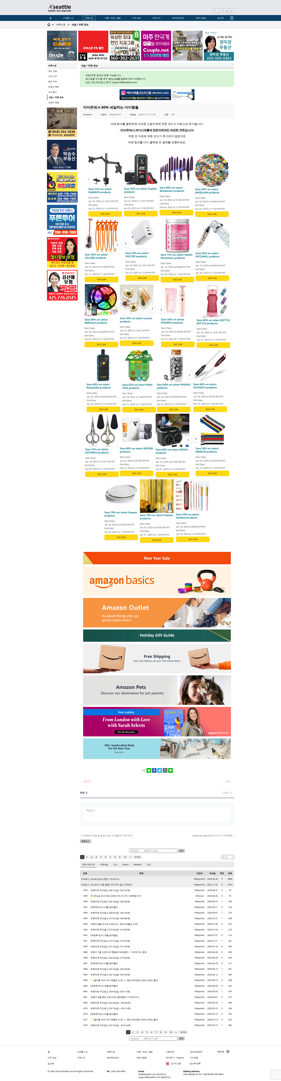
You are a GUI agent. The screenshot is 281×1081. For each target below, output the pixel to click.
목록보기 (85, 841)
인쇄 (228, 781)
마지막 (137, 857)
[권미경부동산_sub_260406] (219, 46)
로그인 (218, 10)
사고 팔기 (52, 92)
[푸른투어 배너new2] (62, 220)
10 (125, 857)
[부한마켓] (62, 187)
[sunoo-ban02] (156, 46)
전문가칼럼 (201, 18)
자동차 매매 (53, 102)
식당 (149, 864)
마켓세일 (104, 864)
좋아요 (87, 781)
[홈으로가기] (59, 7)
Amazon (138, 864)
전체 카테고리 (88, 864)
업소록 (220, 18)
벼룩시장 (89, 18)
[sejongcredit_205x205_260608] (62, 122)
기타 (115, 864)
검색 (181, 850)
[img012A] (62, 155)
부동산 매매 (53, 86)
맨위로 (221, 1051)
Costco (125, 864)
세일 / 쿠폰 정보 (56, 97)
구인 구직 (52, 76)
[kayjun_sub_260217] (188, 46)
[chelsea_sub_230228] (62, 252)
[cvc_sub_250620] (93, 46)
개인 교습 (52, 71)
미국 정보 (136, 18)
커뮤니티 (156, 18)
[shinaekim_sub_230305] (62, 285)
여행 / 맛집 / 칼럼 (113, 18)
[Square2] (125, 46)
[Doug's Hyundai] (62, 46)
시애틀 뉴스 (68, 18)
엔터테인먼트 (178, 18)
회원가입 (229, 10)
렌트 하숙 (52, 81)
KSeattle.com (67, 1071)
